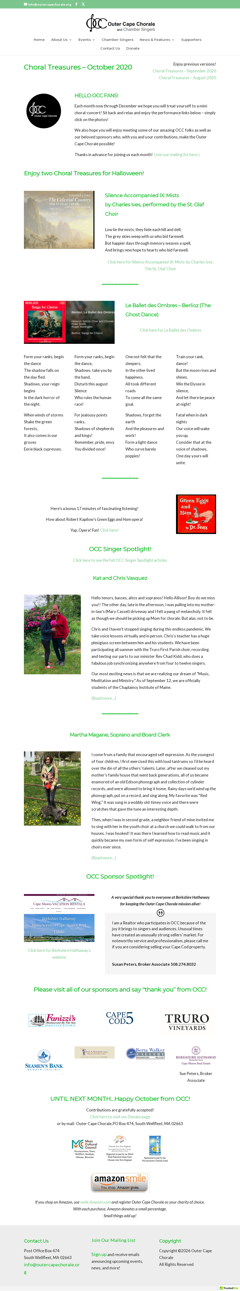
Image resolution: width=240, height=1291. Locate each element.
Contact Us (110, 49)
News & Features (155, 40)
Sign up (99, 1254)
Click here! (109, 530)
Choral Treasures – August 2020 (187, 77)
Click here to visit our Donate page (120, 1116)
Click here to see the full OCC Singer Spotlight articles (120, 560)
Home (39, 40)
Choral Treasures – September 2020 (184, 70)
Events (85, 40)
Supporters (191, 40)
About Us (59, 40)
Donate (133, 49)
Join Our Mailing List (113, 1240)
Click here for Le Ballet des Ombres (170, 330)
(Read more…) (103, 698)
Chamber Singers (117, 40)
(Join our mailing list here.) (177, 154)
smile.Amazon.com (95, 1202)
